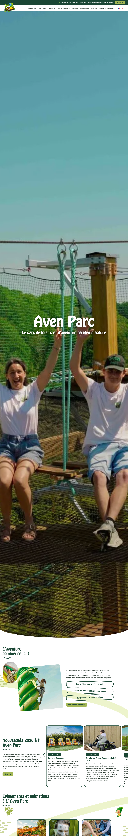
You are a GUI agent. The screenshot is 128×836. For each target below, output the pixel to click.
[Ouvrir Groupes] (78, 8)
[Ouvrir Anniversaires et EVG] (70, 8)
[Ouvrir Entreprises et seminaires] (97, 8)
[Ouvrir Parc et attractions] (47, 8)
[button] (44, 755)
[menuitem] (119, 8)
